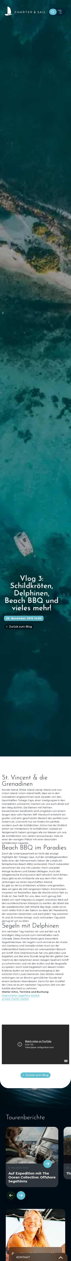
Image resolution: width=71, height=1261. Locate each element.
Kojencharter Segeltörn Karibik (20, 995)
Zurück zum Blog (20, 626)
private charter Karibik (15, 999)
